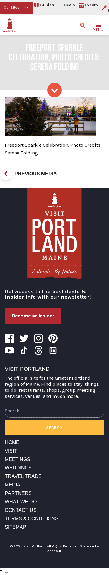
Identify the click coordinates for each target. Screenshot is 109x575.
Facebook (9, 338)
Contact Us (21, 510)
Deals (69, 5)
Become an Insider (33, 316)
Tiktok (24, 350)
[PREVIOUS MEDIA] (6, 174)
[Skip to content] (54, 90)
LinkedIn (53, 350)
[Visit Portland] (9, 25)
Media (12, 484)
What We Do (21, 501)
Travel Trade (23, 476)
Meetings (17, 459)
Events (91, 5)
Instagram (38, 338)
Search (54, 427)
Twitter (24, 338)
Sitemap (15, 527)
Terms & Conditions (31, 518)
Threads (38, 350)
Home (12, 442)
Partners (18, 493)
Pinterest (53, 338)
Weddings (18, 467)
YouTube (9, 350)
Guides (47, 5)
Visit (11, 450)
